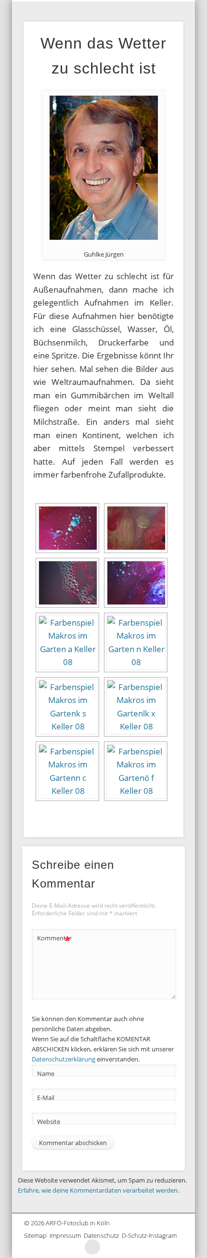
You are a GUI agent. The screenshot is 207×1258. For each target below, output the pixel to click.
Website (48, 1121)
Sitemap (37, 1235)
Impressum (67, 1235)
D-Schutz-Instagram (151, 1235)
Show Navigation (175, 7)
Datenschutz (103, 1235)
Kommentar (54, 939)
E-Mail (45, 1097)
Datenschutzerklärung (63, 1059)
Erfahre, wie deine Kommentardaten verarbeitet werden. (98, 1190)
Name (45, 1073)
